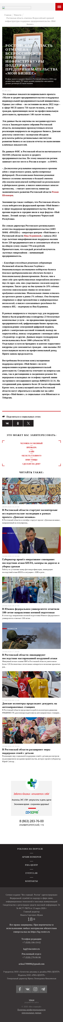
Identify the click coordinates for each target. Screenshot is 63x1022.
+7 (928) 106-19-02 (31, 942)
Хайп (31, 452)
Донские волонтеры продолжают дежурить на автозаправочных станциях (29, 705)
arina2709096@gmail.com (31, 964)
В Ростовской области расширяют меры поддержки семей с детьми (26, 751)
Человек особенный (31, 443)
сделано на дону (31, 464)
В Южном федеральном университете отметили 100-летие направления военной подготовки (30, 610)
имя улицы (31, 460)
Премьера (31, 448)
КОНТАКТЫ (31, 881)
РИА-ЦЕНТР (31, 865)
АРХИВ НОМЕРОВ (31, 857)
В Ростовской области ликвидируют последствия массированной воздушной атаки (29, 656)
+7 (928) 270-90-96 (31, 957)
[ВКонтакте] (7, 423)
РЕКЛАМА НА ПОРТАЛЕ (30, 849)
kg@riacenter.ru (31, 949)
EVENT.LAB (31, 873)
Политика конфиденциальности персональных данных (31, 1011)
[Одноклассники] (18, 423)
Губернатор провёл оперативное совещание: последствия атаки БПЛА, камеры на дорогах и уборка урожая (30, 563)
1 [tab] (31, 472)
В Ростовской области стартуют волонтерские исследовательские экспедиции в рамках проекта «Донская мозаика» (29, 513)
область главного (31, 456)
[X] (28, 423)
